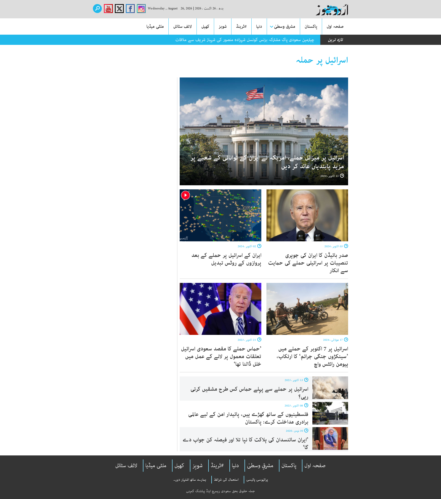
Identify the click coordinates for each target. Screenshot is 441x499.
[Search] (97, 8)
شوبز (223, 26)
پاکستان (311, 26)
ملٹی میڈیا (155, 26)
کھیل (205, 26)
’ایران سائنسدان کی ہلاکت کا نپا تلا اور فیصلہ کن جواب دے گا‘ (245, 444)
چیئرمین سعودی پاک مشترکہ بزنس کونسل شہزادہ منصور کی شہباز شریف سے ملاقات (244, 39)
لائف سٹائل (182, 26)
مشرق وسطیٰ (284, 26)
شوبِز (197, 466)
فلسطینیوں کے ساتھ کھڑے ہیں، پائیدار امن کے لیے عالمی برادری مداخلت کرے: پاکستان (248, 418)
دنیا (259, 26)
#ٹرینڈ (241, 26)
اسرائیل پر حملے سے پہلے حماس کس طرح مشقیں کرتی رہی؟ (249, 393)
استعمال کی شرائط (226, 479)
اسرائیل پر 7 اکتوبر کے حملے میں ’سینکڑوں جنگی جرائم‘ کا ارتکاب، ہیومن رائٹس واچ (312, 356)
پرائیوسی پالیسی (257, 479)
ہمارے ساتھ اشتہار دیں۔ (189, 479)
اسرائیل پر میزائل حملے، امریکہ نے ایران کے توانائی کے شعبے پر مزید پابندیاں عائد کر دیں (267, 162)
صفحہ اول (335, 26)
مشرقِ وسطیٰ (260, 466)
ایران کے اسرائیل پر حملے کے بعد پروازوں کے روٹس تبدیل (226, 259)
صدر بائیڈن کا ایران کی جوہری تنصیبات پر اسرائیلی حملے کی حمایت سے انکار (308, 263)
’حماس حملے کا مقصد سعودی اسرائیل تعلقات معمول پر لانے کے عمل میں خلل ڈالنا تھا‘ (221, 356)
